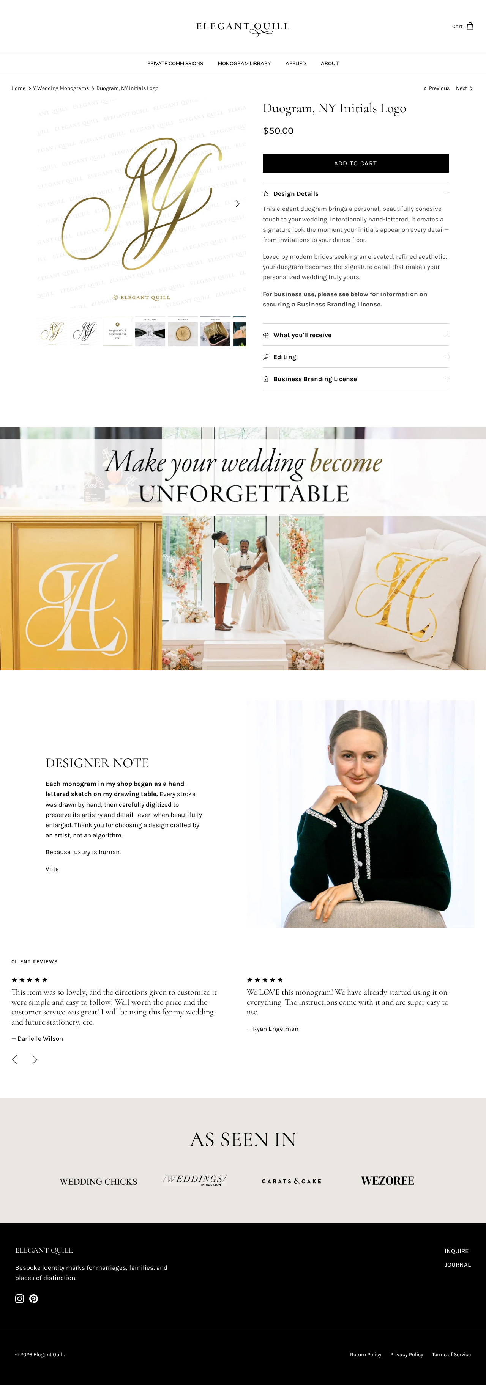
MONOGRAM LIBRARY (244, 63)
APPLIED (296, 63)
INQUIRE (457, 1251)
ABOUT (330, 63)
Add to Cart (355, 163)
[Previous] (14, 1059)
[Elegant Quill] (243, 27)
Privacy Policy (406, 1354)
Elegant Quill (48, 1354)
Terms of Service (451, 1354)
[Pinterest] (33, 1298)
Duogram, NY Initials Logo (127, 88)
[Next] (237, 203)
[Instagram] (19, 1298)
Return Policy (366, 1354)
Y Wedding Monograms (61, 88)
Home (18, 88)
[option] (142, 204)
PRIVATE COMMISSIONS (175, 63)
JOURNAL (458, 1264)
